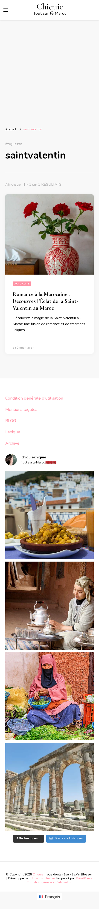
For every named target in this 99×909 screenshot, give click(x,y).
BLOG (10, 420)
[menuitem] (49, 896)
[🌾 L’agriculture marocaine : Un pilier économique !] (49, 696)
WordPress (84, 878)
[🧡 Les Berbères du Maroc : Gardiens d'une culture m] (49, 606)
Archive (12, 443)
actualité (22, 283)
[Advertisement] (49, 72)
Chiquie (50, 7)
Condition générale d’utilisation (34, 398)
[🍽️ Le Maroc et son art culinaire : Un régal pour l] (49, 515)
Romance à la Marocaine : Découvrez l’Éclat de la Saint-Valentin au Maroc (45, 301)
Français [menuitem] (52, 897)
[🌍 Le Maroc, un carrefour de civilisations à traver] (49, 787)
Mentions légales (21, 409)
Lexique (12, 432)
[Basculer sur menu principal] (5, 10)
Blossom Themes (43, 878)
